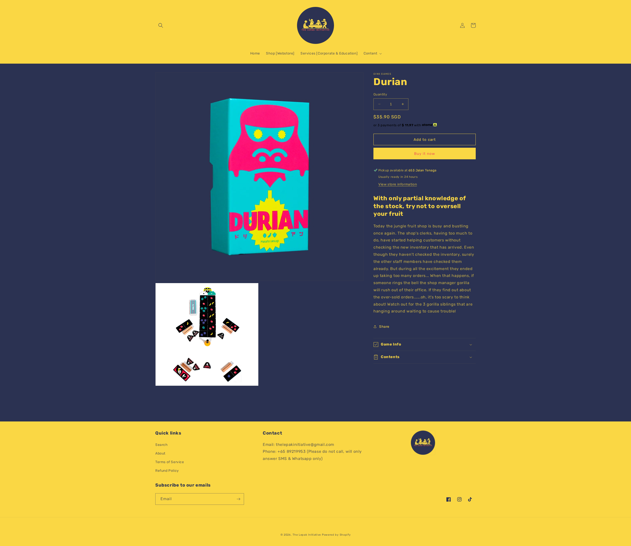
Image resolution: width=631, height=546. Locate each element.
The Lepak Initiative (307, 534)
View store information (397, 184)
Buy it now (424, 153)
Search (161, 445)
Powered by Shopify (336, 534)
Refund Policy (167, 471)
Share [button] (384, 326)
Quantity (380, 94)
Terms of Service (169, 462)
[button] (160, 25)
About (160, 453)
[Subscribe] (238, 499)
